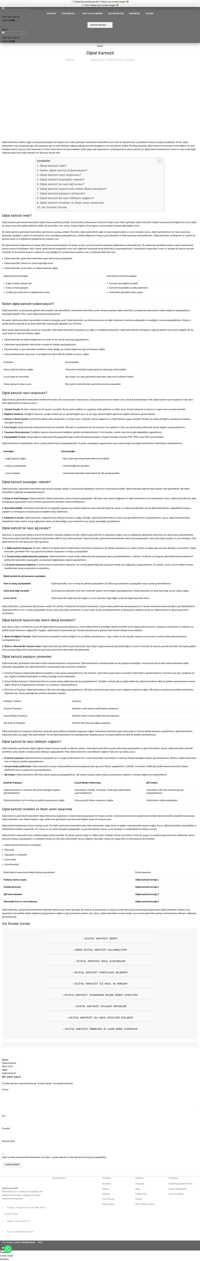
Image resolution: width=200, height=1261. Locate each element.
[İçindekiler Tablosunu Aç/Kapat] (159, 161)
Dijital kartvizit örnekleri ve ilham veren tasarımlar (72, 202)
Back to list (7, 1066)
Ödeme (105, 1189)
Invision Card (97, 60)
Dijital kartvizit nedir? (53, 165)
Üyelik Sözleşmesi (178, 1189)
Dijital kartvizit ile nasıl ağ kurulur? (62, 184)
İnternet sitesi (8, 1141)
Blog (137, 1189)
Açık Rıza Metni (176, 1194)
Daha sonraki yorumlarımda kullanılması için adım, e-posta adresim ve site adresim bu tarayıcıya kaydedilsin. (54, 1157)
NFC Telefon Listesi (144, 1204)
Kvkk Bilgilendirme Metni (181, 1184)
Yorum (6, 1089)
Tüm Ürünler (108, 1199)
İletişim (138, 1199)
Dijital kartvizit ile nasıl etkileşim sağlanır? (67, 198)
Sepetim (106, 1194)
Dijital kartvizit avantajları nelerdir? (62, 179)
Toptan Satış (108, 1204)
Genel (100, 46)
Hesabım (106, 1184)
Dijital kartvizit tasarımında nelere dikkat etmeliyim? (73, 188)
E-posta (6, 1128)
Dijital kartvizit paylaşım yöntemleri (62, 193)
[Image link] (19, 1179)
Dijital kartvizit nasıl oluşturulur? (60, 174)
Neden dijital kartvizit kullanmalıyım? (63, 170)
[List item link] (25, 1221)
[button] (8, 1249)
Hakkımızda (141, 1194)
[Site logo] (14, 9)
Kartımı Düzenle (98, 25)
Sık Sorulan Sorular (54, 207)
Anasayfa (139, 1184)
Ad (4, 1116)
